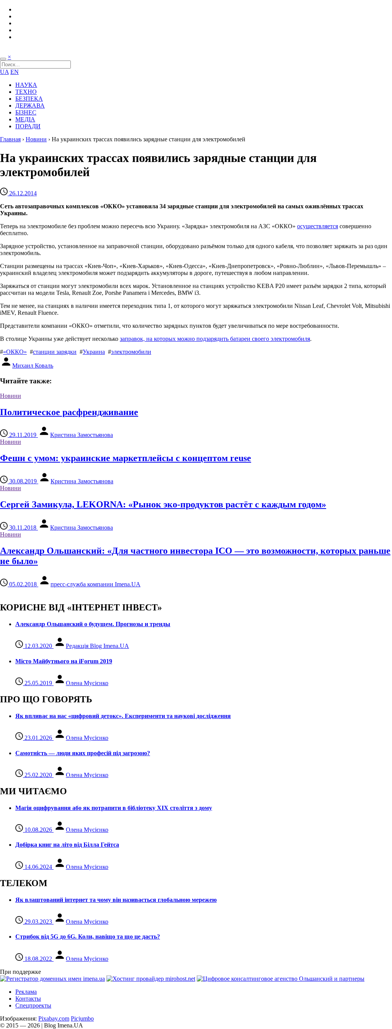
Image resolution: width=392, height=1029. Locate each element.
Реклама (26, 991)
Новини (36, 139)
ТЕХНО (26, 91)
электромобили (131, 351)
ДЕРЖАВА (30, 105)
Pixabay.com (53, 1018)
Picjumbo (82, 1018)
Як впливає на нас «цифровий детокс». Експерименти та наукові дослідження (123, 716)
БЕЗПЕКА (29, 98)
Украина (94, 351)
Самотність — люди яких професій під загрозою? (82, 753)
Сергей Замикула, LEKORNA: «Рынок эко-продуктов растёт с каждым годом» (163, 504)
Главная (10, 139)
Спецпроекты (33, 1005)
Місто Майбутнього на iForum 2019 (63, 661)
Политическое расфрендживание (69, 412)
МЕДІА (25, 119)
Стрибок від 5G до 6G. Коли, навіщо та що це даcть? (87, 936)
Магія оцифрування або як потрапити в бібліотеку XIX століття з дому (113, 808)
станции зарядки (55, 351)
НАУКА (26, 85)
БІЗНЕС (25, 112)
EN (14, 72)
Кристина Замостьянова (81, 435)
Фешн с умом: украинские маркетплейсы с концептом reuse (125, 458)
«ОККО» (15, 351)
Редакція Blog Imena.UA (97, 646)
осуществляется (317, 226)
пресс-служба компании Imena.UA (95, 584)
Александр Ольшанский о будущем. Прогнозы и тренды (92, 624)
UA (4, 72)
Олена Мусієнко (87, 683)
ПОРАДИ (28, 126)
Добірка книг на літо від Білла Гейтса (67, 844)
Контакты (28, 998)
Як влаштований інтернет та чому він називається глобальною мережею (116, 899)
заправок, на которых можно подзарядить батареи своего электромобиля (215, 338)
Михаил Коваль (32, 365)
